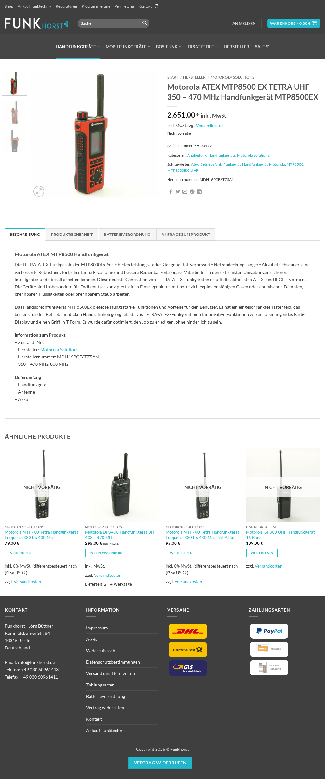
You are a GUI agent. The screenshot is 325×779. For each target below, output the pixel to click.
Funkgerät (232, 164)
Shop (9, 6)
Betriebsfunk (211, 164)
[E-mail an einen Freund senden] (184, 192)
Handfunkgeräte (76, 46)
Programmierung (96, 6)
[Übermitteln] (144, 23)
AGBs (91, 639)
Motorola (277, 164)
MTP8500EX (178, 170)
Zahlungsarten (100, 684)
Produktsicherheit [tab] (72, 234)
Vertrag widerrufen (105, 707)
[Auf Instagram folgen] (156, 6)
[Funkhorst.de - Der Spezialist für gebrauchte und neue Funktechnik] (36, 23)
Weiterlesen (20, 553)
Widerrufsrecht (101, 650)
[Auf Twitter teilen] (178, 192)
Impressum (97, 627)
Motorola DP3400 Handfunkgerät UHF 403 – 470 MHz (120, 535)
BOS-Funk (166, 46)
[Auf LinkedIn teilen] (199, 192)
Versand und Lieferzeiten (110, 673)
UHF (194, 170)
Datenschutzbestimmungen (113, 662)
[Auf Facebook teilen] (171, 192)
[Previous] (42, 135)
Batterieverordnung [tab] (127, 234)
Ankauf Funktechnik (34, 6)
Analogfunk (197, 155)
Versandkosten (209, 125)
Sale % (262, 46)
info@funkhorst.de (36, 662)
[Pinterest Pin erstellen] (192, 192)
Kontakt (145, 6)
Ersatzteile (201, 46)
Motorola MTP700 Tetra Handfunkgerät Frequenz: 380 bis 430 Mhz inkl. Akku (202, 535)
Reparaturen (66, 6)
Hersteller (236, 46)
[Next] (147, 135)
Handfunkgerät (255, 164)
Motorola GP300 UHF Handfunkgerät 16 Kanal (280, 535)
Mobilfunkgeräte (126, 46)
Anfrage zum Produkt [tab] (186, 234)
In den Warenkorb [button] (107, 553)
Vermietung (124, 6)
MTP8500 (295, 164)
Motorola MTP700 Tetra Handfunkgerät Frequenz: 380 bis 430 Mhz (41, 535)
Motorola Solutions (232, 77)
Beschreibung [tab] (25, 234)
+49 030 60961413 (40, 669)
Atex (195, 164)
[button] (244, 23)
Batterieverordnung (105, 696)
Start (172, 77)
